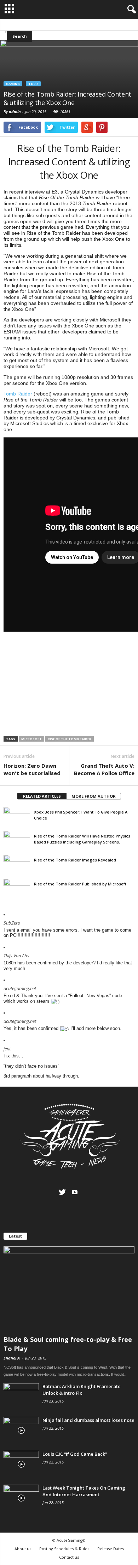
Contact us (69, 1557)
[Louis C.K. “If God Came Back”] (21, 1464)
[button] (130, 11)
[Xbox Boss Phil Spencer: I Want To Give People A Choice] (17, 817)
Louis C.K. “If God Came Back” (74, 1454)
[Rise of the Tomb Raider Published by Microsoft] (17, 888)
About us (23, 1548)
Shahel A (12, 1358)
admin (15, 111)
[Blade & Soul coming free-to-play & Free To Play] (69, 1288)
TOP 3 (33, 83)
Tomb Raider (18, 394)
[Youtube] (74, 1192)
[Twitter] (62, 1192)
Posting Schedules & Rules (64, 1548)
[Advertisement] (69, 684)
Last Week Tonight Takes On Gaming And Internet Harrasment (83, 1491)
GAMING (13, 83)
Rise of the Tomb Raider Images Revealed (75, 860)
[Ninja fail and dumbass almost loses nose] (21, 1430)
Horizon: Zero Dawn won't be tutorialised (32, 769)
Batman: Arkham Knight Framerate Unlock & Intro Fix (81, 1389)
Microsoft (31, 739)
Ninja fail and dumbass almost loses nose (88, 1420)
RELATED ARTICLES (42, 796)
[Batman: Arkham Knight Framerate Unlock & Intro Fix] (21, 1396)
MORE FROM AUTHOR (93, 796)
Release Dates (110, 1548)
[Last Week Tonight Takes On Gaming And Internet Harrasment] (21, 1498)
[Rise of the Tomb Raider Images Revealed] (17, 864)
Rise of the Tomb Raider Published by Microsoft (80, 883)
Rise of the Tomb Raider (69, 739)
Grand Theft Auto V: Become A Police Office (104, 769)
